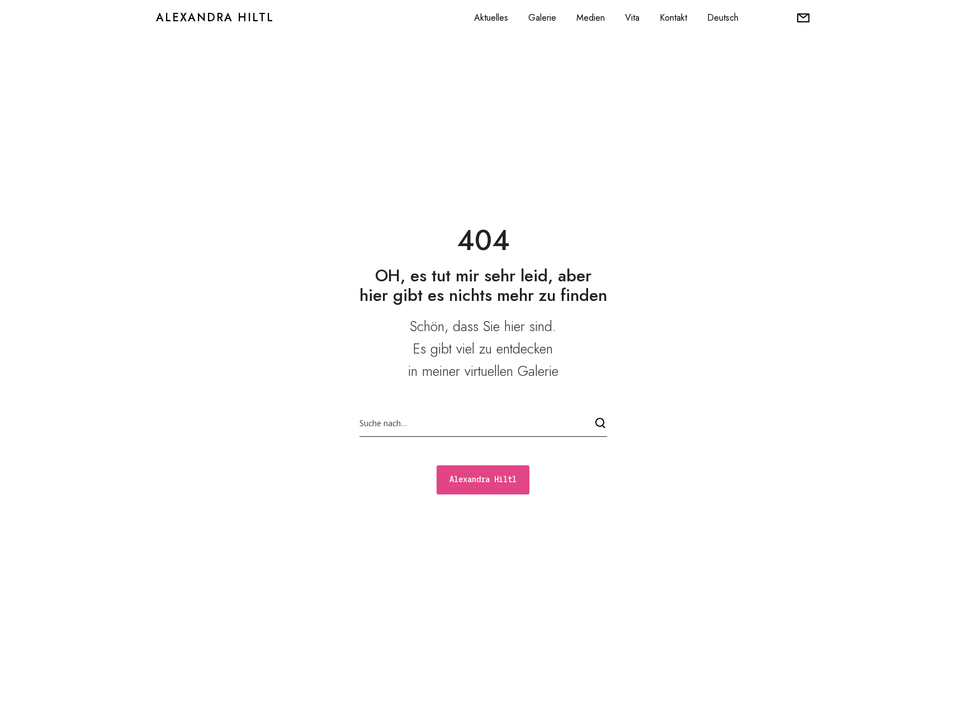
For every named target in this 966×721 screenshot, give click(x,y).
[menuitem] (722, 17)
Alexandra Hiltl (215, 17)
